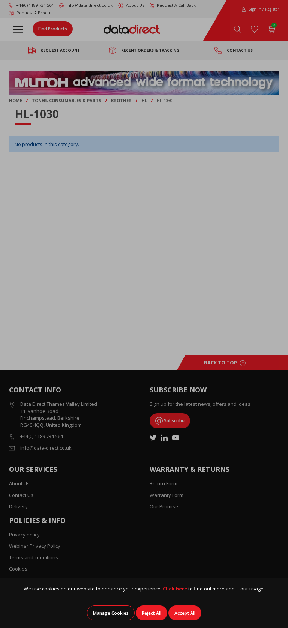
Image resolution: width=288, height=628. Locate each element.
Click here (175, 588)
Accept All (184, 613)
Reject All (151, 613)
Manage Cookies (111, 613)
